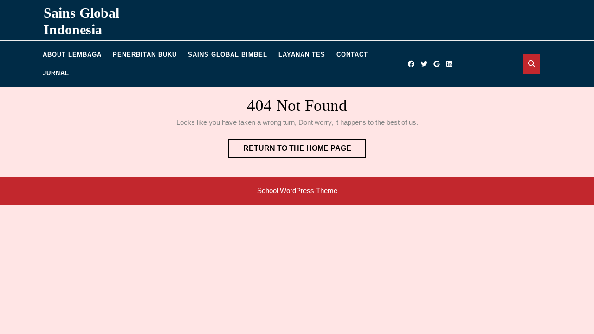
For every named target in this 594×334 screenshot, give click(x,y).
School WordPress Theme (297, 190)
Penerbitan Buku (145, 54)
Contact (352, 54)
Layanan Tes (301, 54)
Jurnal (56, 73)
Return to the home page (304, 151)
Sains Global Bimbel (227, 54)
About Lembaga (72, 54)
